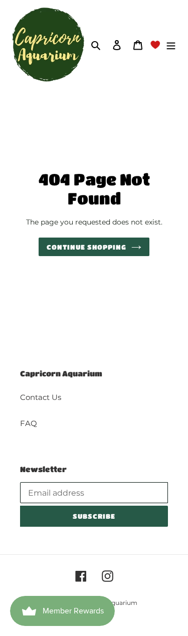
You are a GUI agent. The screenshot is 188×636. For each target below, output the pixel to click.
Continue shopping (87, 247)
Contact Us (40, 397)
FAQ (28, 423)
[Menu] (170, 45)
